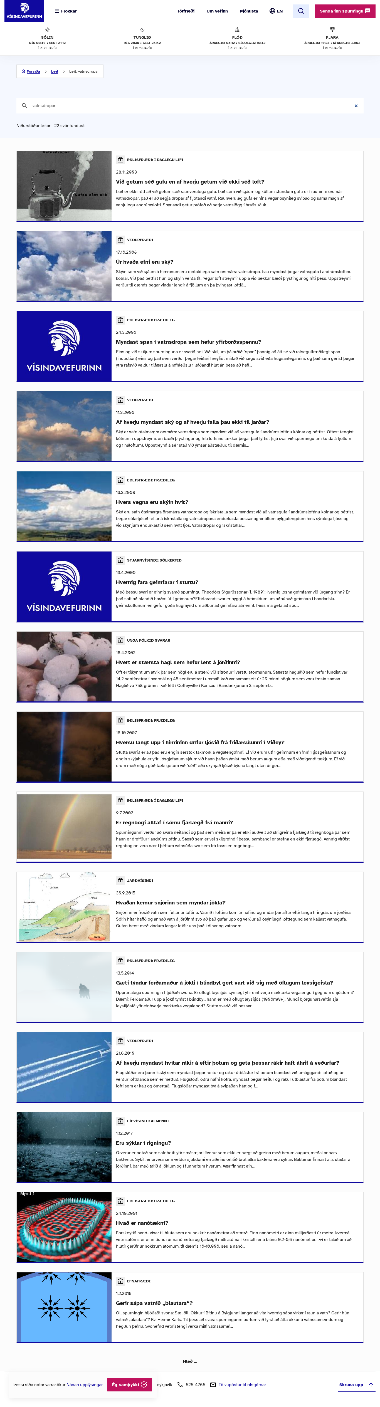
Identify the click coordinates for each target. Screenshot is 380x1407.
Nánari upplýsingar (84, 1385)
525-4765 (195, 1385)
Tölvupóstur (242, 1385)
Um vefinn (217, 11)
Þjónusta (249, 11)
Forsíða (33, 71)
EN (280, 11)
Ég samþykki (126, 1385)
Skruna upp (351, 1385)
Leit (54, 71)
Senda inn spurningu (342, 11)
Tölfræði (185, 11)
